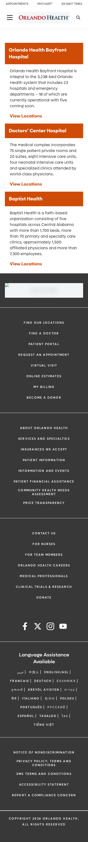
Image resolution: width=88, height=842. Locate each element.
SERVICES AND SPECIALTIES (44, 439)
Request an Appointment (43, 355)
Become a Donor (44, 398)
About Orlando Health (44, 428)
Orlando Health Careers (44, 565)
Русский (56, 707)
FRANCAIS (19, 681)
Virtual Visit (44, 365)
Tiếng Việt (44, 725)
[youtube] (63, 627)
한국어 (50, 698)
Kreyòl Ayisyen (43, 690)
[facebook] (25, 627)
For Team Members (44, 555)
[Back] (10, 17)
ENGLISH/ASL (56, 672)
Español (26, 716)
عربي (20, 672)
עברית (70, 690)
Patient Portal (44, 344)
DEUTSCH (43, 681)
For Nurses (44, 544)
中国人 (34, 672)
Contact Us (44, 533)
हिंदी (14, 698)
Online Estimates (44, 376)
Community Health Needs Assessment (44, 492)
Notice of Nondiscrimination (44, 752)
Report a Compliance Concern (44, 795)
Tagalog (47, 716)
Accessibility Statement (44, 785)
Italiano (31, 698)
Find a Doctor (44, 333)
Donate (44, 598)
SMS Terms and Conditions (43, 774)
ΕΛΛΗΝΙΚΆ (66, 681)
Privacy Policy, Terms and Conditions (44, 763)
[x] (38, 627)
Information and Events (43, 471)
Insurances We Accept (44, 449)
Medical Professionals (44, 576)
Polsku (67, 698)
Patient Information (44, 460)
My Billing (44, 387)
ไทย (65, 716)
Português (31, 707)
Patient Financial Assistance (44, 482)
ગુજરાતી (17, 690)
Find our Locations (44, 323)
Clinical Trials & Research (44, 587)
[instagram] (50, 627)
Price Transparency (44, 503)
